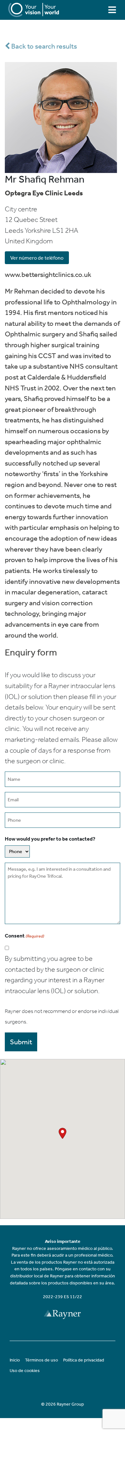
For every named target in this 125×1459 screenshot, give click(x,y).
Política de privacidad (83, 1360)
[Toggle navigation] (112, 10)
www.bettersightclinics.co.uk (48, 274)
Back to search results (43, 46)
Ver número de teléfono (36, 258)
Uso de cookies (25, 1370)
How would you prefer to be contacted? (50, 839)
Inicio (15, 1360)
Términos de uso (41, 1360)
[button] (62, 1133)
